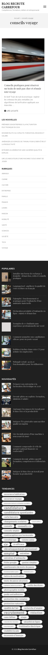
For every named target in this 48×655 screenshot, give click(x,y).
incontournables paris (11, 571)
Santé (4, 225)
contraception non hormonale (18, 535)
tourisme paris (8, 626)
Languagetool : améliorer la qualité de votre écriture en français (29, 287)
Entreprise (6, 191)
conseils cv (24, 526)
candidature (14, 508)
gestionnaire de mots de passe (19, 567)
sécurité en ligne (32, 622)
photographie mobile (14, 590)
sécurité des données (11, 622)
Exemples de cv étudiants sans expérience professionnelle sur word (28, 324)
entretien (24, 553)
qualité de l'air (11, 608)
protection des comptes (15, 599)
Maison (5, 214)
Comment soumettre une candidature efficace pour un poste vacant (29, 338)
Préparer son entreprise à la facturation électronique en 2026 (27, 385)
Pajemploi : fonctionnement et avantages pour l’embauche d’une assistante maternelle (27, 300)
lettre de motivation (14, 576)
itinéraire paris (28, 571)
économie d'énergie (13, 635)
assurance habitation (14, 494)
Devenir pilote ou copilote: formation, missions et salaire (29, 397)
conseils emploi (11, 531)
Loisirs (4, 208)
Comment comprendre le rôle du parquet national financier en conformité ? (27, 448)
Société (5, 236)
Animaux (5, 173)
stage (23, 617)
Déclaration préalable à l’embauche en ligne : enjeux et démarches (29, 312)
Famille (5, 196)
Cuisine (4, 179)
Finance (5, 202)
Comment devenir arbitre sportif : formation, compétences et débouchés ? (29, 461)
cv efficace (18, 544)
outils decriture (35, 585)
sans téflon (9, 617)
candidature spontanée (18, 512)
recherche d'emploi (33, 608)
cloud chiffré (36, 521)
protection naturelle (14, 603)
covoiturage (10, 540)
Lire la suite (12, 111)
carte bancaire (11, 517)
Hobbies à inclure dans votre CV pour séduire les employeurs (29, 350)
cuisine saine (28, 540)
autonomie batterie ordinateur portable (17, 503)
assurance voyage (13, 499)
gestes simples (29, 562)
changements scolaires (15, 521)
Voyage (5, 248)
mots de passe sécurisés (16, 581)
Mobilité (5, 219)
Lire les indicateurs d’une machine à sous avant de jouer (28, 435)
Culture (5, 185)
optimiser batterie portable (13, 585)
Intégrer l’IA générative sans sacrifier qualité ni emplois (29, 422)
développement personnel (20, 548)
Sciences (5, 231)
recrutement (14, 612)
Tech (4, 242)
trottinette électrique (29, 626)
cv (6, 544)
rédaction (36, 612)
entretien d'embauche (14, 558)
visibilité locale (11, 631)
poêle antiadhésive (13, 594)
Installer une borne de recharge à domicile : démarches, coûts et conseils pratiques (29, 275)
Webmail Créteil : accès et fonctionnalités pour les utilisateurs (28, 363)
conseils (8, 526)
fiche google (10, 562)
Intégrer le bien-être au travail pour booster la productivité (28, 472)
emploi (9, 553)
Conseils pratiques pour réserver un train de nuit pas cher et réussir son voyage (22, 88)
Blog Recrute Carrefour (13, 5)
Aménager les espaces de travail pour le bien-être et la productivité (29, 410)
